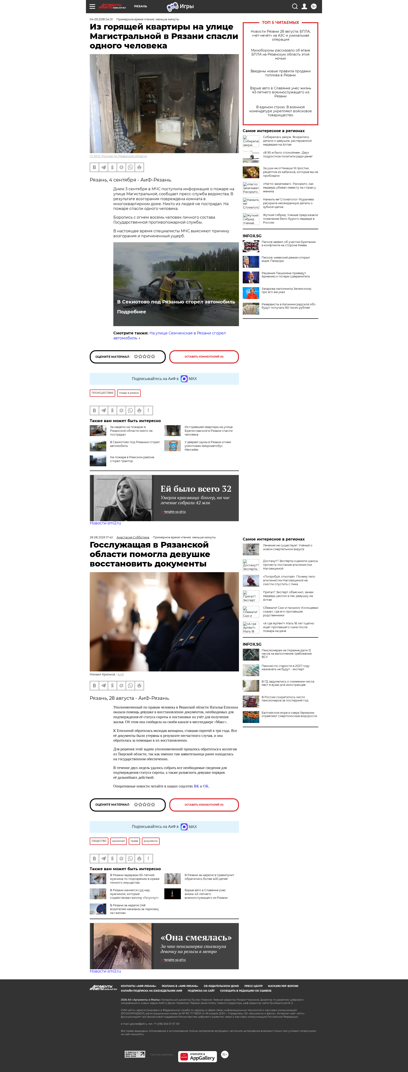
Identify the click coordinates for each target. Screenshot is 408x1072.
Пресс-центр (253, 986)
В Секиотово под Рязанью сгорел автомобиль (176, 302)
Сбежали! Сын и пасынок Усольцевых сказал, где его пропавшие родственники (290, 611)
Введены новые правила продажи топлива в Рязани (281, 73)
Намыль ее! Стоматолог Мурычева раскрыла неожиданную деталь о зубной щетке (288, 203)
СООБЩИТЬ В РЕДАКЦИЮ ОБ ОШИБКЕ (246, 990)
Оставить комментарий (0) (204, 356)
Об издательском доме (221, 986)
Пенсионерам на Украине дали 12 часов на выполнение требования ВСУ (287, 654)
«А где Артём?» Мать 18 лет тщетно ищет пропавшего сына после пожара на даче (288, 627)
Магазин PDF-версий (283, 986)
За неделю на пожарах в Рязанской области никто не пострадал (131, 430)
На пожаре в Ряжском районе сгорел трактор (132, 459)
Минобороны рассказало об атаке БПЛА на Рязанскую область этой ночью (280, 54)
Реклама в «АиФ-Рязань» (180, 986)
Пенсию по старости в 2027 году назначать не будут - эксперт (286, 667)
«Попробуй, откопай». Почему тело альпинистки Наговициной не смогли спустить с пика (289, 580)
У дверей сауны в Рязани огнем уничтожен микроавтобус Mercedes (208, 445)
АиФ (120, 674)
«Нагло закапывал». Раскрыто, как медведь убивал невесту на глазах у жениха (289, 187)
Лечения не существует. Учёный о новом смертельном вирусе (287, 547)
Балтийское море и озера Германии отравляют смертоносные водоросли (289, 714)
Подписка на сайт (201, 990)
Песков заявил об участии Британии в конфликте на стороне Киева (289, 243)
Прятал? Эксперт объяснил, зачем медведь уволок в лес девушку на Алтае (288, 595)
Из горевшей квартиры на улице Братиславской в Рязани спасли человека (209, 430)
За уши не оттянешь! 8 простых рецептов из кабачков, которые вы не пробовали (290, 171)
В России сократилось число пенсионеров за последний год (285, 699)
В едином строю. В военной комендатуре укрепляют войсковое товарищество (280, 111)
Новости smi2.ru (105, 523)
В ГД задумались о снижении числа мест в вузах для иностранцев (288, 683)
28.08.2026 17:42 (101, 537)
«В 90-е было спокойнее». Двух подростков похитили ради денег (288, 154)
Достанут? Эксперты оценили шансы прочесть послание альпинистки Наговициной (290, 564)
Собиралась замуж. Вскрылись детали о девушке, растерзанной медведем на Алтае (287, 140)
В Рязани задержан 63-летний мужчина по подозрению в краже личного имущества (134, 878)
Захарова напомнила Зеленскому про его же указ (286, 290)
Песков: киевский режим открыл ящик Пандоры (286, 259)
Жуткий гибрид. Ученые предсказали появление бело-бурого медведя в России (290, 218)
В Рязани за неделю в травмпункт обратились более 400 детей (209, 877)
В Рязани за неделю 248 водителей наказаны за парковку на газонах (134, 909)
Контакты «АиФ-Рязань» (138, 986)
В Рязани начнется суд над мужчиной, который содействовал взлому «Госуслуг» (134, 893)
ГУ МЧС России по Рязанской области (118, 156)
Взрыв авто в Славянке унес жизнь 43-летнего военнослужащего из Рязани (280, 92)
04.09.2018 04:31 (101, 19)
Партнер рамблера (161, 1054)
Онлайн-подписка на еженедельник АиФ (151, 990)
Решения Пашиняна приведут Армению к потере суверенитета (286, 275)
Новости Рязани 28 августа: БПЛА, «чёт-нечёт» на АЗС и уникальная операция (280, 36)
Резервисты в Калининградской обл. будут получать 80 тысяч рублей (289, 306)
